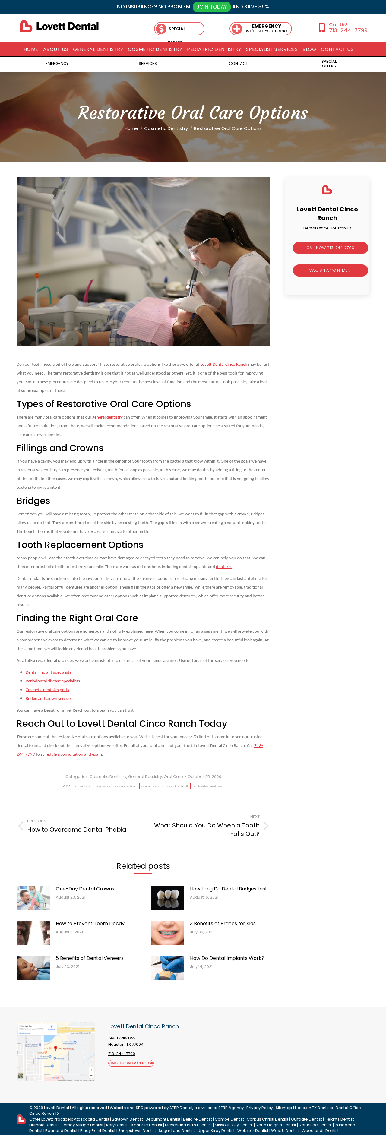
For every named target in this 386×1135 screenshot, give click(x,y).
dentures (224, 567)
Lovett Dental (56, 1108)
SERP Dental (180, 1108)
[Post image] (33, 898)
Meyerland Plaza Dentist (188, 1125)
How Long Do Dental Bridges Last (228, 888)
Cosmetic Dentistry (108, 776)
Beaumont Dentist (163, 1119)
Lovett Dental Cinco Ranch (223, 364)
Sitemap (284, 1108)
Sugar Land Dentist (177, 1130)
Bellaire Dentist (197, 1119)
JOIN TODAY (212, 7)
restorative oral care (208, 786)
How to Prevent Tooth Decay (90, 923)
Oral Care (173, 776)
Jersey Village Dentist (82, 1125)
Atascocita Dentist (91, 1119)
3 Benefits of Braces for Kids (223, 923)
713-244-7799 (348, 30)
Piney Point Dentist (97, 1130)
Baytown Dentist (127, 1119)
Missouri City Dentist (234, 1125)
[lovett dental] (59, 26)
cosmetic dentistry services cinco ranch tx (105, 786)
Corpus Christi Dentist (267, 1119)
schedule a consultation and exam (71, 754)
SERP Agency (231, 1108)
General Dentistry (145, 776)
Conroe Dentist (229, 1119)
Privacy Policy (259, 1108)
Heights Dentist (339, 1119)
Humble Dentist (44, 1125)
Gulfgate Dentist (306, 1119)
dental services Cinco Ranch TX (164, 786)
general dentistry (107, 417)
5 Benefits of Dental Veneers (90, 958)
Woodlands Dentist (320, 1130)
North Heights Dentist (276, 1125)
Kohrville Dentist (146, 1125)
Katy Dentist (117, 1125)
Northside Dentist (315, 1125)
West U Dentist (285, 1130)
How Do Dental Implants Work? (227, 958)
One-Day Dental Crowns (85, 888)
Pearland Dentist (61, 1130)
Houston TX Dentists (314, 1108)
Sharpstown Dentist (137, 1130)
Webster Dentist (252, 1130)
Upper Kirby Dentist (216, 1130)
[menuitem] (31, 49)
